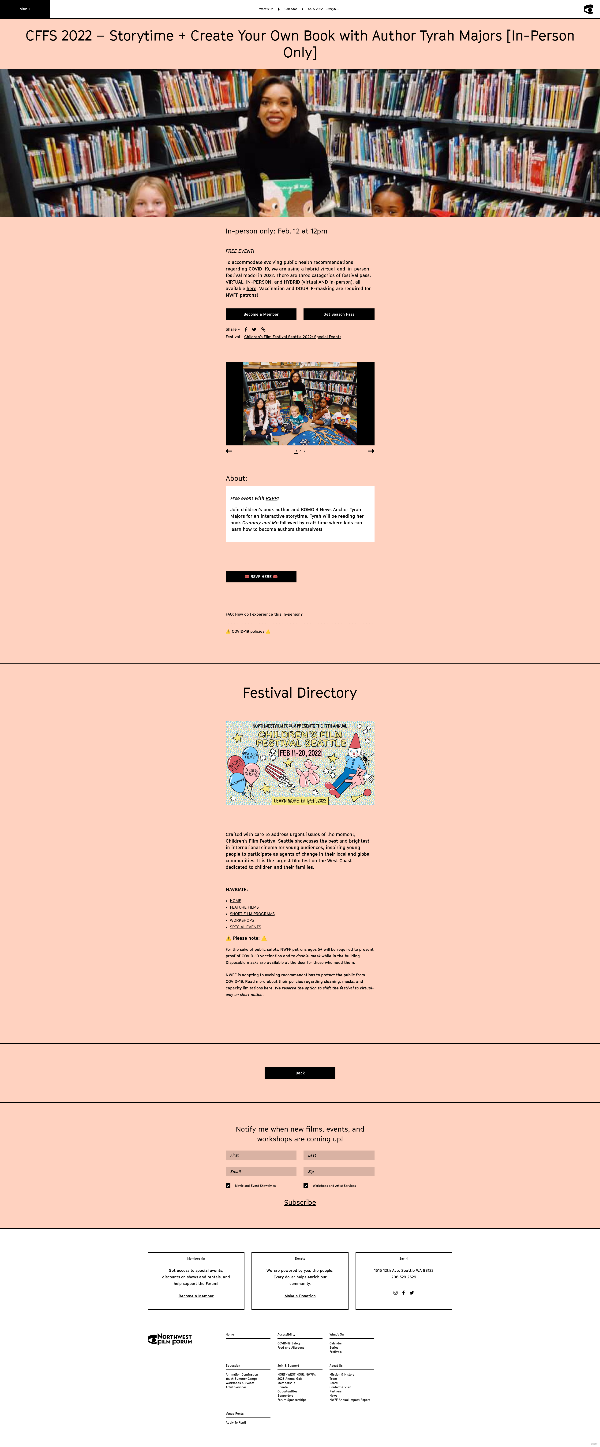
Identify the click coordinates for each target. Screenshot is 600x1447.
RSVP (272, 498)
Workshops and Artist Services (334, 1186)
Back (300, 1073)
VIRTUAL (234, 282)
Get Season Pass (338, 314)
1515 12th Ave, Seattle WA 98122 (404, 1270)
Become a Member (261, 314)
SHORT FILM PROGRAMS (252, 913)
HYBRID (292, 282)
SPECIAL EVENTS (245, 927)
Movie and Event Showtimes (255, 1186)
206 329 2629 (403, 1277)
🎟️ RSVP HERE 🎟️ (261, 576)
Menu (24, 9)
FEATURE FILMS (244, 907)
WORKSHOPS (242, 920)
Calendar (291, 9)
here (251, 288)
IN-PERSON (258, 282)
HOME (235, 900)
